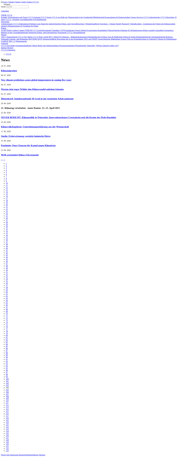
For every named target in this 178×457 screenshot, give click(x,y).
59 (7, 290)
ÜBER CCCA (6, 15)
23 (7, 211)
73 (7, 320)
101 (7, 381)
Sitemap (42, 455)
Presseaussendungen (67, 46)
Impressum (14, 455)
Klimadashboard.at (94, 37)
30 (7, 227)
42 (7, 253)
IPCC (51, 37)
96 (7, 370)
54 (7, 279)
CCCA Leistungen (8, 50)
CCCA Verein (46, 17)
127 (7, 438)
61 (7, 294)
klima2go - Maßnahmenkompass (74, 37)
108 (7, 396)
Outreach (4, 43)
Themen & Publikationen (167, 39)
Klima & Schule (129, 37)
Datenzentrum (12, 37)
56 (7, 283)
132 (7, 449)
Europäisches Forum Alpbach (75, 30)
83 (7, 342)
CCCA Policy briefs (41, 37)
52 (7, 275)
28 (7, 222)
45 (7, 259)
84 (7, 344)
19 (7, 203)
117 (7, 416)
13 (7, 190)
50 (7, 270)
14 (7, 192)
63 (7, 298)
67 (7, 307)
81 (7, 338)
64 (7, 301)
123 (7, 429)
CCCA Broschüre (167, 17)
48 (7, 266)
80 (7, 335)
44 (7, 257)
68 (7, 309)
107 (7, 394)
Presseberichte (81, 46)
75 (7, 325)
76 (7, 327)
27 (7, 220)
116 (7, 414)
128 (7, 440)
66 (7, 305)
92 (7, 362)
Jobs (8, 455)
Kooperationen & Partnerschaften (117, 17)
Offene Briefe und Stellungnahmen (45, 46)
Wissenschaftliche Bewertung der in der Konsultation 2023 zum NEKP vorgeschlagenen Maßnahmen (82, 39)
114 (7, 409)
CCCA (8, 54)
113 (7, 407)
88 (7, 353)
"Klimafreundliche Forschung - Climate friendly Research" (107, 24)
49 (7, 268)
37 (7, 242)
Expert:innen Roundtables (97, 30)
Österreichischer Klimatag (118, 30)
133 (7, 451)
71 (7, 316)
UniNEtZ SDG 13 (8, 41)
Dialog (3, 28)
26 (7, 218)
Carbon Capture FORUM (22, 30)
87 (7, 351)
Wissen (3, 35)
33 (7, 233)
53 (7, 277)
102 (7, 383)
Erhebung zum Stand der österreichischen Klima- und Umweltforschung (57, 24)
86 (7, 348)
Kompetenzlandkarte (23, 46)
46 (7, 261)
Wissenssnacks (21, 41)
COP (62, 30)
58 (7, 288)
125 (7, 433)
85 (7, 346)
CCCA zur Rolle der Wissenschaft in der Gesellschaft (72, 17)
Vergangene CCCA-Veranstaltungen (71, 33)
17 (7, 198)
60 (7, 292)
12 (7, 187)
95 (7, 368)
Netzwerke (5, 22)
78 (7, 331)
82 (7, 340)
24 (7, 214)
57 (7, 285)
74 (7, 322)
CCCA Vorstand (34, 17)
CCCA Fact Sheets (25, 37)
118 (7, 418)
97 (7, 372)
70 (7, 314)
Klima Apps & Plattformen (112, 37)
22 (7, 209)
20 (7, 205)
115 (7, 412)
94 (7, 366)
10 (7, 183)
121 (7, 425)
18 (7, 201)
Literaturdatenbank (158, 37)
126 (7, 436)
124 (7, 431)
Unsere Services (137, 17)
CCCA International (21, 24)
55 (7, 281)
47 (7, 264)
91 (7, 359)
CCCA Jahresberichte (151, 17)
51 (7, 272)
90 (7, 357)
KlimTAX (58, 37)
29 (7, 224)
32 (7, 231)
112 (7, 405)
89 (7, 355)
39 (7, 246)
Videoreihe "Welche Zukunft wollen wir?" (103, 46)
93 (7, 364)
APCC (4, 37)
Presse (3, 455)
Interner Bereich (7, 48)
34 (7, 235)
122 (7, 427)
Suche (3, 7)
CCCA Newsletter (8, 46)
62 (7, 296)
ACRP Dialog (6, 30)
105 (7, 390)
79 (7, 333)
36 (7, 240)
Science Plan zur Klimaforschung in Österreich (139, 39)
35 (7, 238)
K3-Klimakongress (135, 30)
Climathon (55, 30)
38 (7, 244)
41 (7, 251)
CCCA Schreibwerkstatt (41, 30)
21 (7, 207)
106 (7, 392)
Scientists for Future (30, 26)
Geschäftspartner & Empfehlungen (33, 19)
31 (7, 229)
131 (7, 446)
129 (7, 442)
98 (7, 375)
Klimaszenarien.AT (15, 26)
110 (7, 401)
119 (7, 420)
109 (7, 399)
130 (7, 444)
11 (7, 185)
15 (7, 194)
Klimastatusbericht (143, 37)
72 (7, 318)
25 (7, 216)
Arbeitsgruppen (7, 24)
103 (7, 385)
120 (7, 422)
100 (7, 379)
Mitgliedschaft (98, 17)
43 (7, 255)
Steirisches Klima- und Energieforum (43, 33)
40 (7, 248)
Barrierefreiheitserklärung (29, 455)
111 (7, 403)
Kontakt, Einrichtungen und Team (14, 17)
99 (7, 377)
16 (7, 196)
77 (7, 329)
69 (7, 312)
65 (7, 303)
